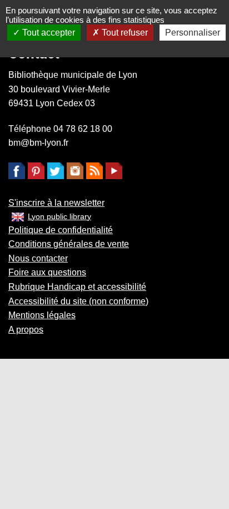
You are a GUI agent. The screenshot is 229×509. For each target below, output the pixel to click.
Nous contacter (38, 258)
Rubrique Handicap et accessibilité (77, 286)
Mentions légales (42, 315)
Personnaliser (192, 32)
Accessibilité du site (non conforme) (78, 301)
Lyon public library (59, 216)
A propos (25, 329)
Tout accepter (47, 32)
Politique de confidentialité (60, 230)
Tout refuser (123, 32)
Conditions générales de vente (68, 244)
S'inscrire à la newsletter (56, 202)
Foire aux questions (47, 272)
